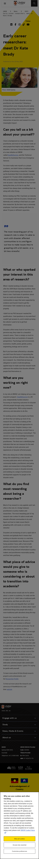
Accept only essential (19, 845)
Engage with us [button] (9, 718)
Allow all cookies (19, 839)
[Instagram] (19, 24)
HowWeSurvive (13, 155)
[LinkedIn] (11, 24)
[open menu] (5, 3)
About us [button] (6, 737)
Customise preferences (19, 851)
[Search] (34, 3)
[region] (19, 825)
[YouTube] (28, 24)
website (9, 689)
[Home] (19, 3)
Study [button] (5, 724)
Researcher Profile (12, 679)
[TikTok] (24, 24)
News (16, 11)
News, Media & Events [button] (12, 731)
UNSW (5, 11)
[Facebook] (15, 24)
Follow (28, 21)
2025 (26, 11)
